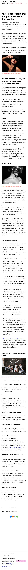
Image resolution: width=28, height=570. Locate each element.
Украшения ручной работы (9, 1)
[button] (11, 3)
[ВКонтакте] (11, 517)
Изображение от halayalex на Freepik (11, 73)
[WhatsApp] (17, 517)
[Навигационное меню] (26, 3)
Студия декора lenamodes (8, 3)
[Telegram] (15, 517)
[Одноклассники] (13, 517)
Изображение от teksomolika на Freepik (12, 377)
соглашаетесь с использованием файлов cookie (8, 565)
